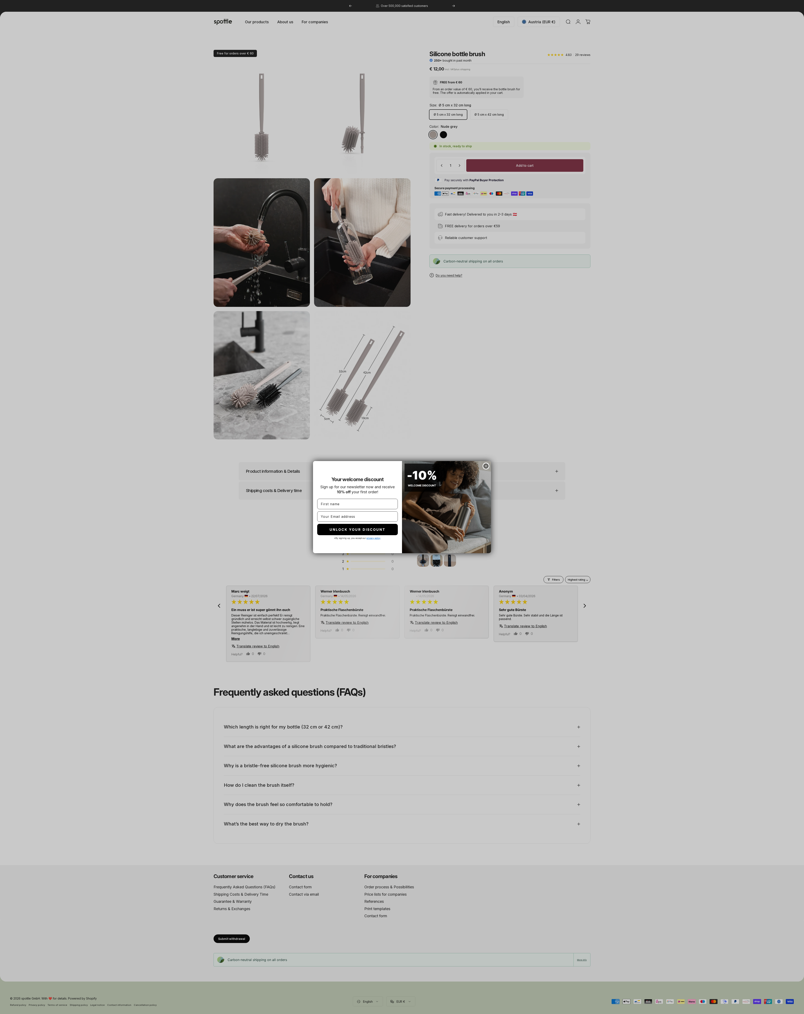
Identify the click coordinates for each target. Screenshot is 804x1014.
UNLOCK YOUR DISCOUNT (357, 529)
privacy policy (373, 538)
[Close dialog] (486, 466)
